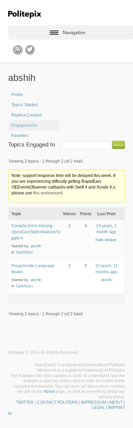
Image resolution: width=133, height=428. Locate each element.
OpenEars (24, 252)
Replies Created (26, 115)
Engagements (24, 125)
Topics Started (24, 104)
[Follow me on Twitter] (30, 50)
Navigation (74, 32)
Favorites (19, 135)
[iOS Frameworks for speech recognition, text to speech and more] (24, 14)
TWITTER (25, 402)
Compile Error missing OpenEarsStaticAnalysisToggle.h (35, 231)
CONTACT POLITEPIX (57, 402)
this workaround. (48, 193)
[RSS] (18, 50)
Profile (17, 94)
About (49, 391)
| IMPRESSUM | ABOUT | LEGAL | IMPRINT (101, 405)
